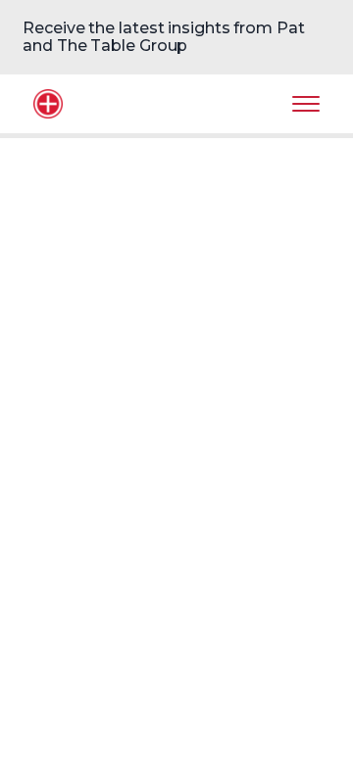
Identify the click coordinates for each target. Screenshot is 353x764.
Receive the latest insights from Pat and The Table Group (163, 37)
